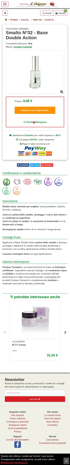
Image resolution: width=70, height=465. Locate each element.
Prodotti (14, 20)
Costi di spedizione (17, 428)
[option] (35, 72)
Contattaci (52, 425)
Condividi (24, 165)
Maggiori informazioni (15, 462)
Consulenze (52, 439)
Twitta (36, 165)
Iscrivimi (34, 399)
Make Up (37, 20)
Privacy (17, 431)
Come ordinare (17, 418)
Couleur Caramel (23, 46)
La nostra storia (52, 415)
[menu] (4, 4)
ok (66, 461)
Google (48, 165)
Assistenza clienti (17, 425)
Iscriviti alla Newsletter (17, 439)
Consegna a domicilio (18, 421)
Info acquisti (17, 415)
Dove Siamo (52, 421)
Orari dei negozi (52, 418)
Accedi (48, 13)
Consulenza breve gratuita (52, 443)
